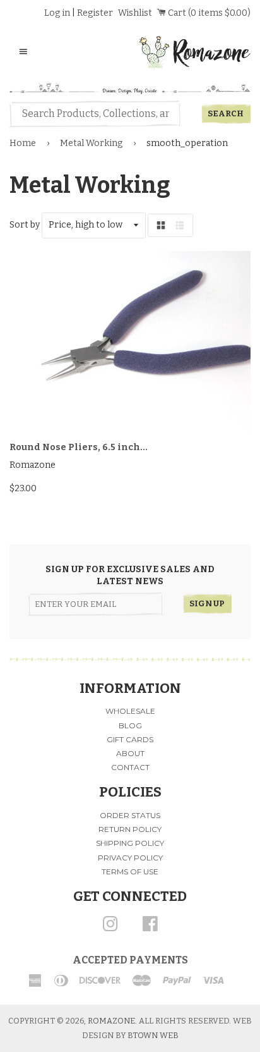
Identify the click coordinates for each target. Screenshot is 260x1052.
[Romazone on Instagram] (110, 928)
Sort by (24, 224)
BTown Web (153, 1035)
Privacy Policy (130, 857)
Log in (57, 13)
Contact (130, 767)
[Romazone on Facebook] (150, 928)
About (130, 753)
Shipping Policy (130, 843)
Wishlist (135, 13)
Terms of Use (130, 871)
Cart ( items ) (208, 13)
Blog (130, 725)
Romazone (111, 1020)
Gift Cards (130, 739)
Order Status (130, 815)
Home (22, 143)
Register (95, 13)
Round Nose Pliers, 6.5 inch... (78, 447)
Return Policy (130, 829)
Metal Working (91, 143)
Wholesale (130, 711)
